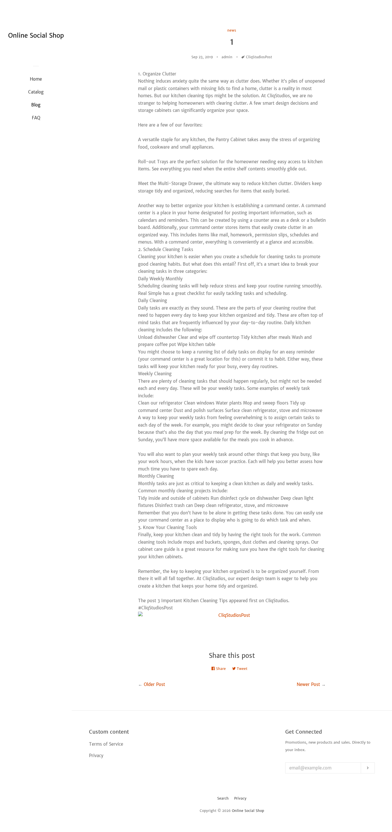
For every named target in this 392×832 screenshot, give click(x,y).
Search (223, 798)
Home (36, 79)
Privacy (240, 798)
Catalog (36, 92)
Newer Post (308, 684)
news (231, 30)
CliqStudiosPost (259, 57)
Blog (35, 105)
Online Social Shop (248, 810)
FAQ (36, 117)
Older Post (154, 684)
